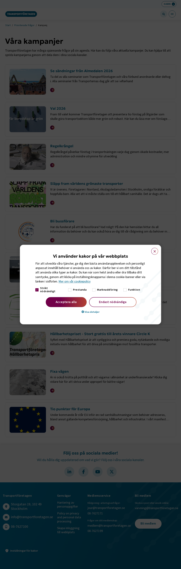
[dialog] (90, 284)
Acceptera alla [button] (66, 302)
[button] (90, 312)
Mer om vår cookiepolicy (74, 281)
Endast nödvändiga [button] (113, 302)
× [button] (152, 249)
